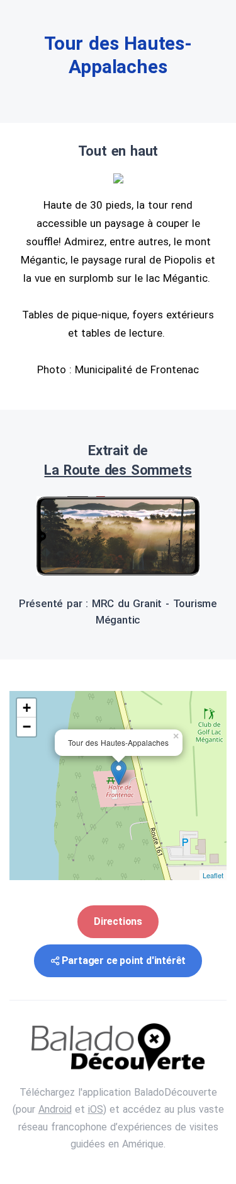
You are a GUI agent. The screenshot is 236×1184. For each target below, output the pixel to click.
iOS (95, 1109)
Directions (118, 921)
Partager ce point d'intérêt (124, 960)
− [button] (27, 726)
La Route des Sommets (117, 470)
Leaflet (213, 875)
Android (55, 1109)
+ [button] (27, 708)
